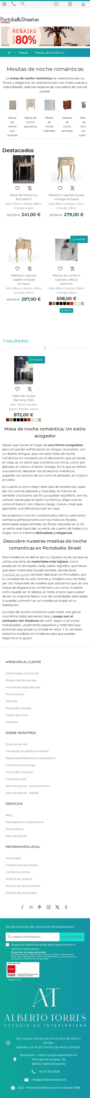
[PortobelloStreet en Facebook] (23, 907)
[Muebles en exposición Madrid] (4, 4)
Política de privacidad (21, 893)
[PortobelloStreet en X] (58, 907)
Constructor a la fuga (20, 765)
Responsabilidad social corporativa (30, 758)
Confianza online (18, 872)
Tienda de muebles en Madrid (27, 751)
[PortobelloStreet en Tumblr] (66, 907)
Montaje (11, 701)
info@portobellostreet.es (48, 1079)
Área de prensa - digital (22, 793)
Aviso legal (13, 858)
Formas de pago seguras (23, 687)
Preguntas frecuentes (21, 680)
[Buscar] (22, 3)
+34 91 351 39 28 (48, 1071)
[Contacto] (13, 3)
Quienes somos (17, 744)
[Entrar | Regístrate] (84, 4)
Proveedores (14, 829)
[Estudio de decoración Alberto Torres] (45, 1027)
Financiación (15, 694)
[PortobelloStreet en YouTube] (32, 907)
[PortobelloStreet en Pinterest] (40, 907)
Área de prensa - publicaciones (28, 786)
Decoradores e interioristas (24, 822)
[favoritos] (57, 4)
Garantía (12, 722)
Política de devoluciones (23, 886)
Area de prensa (16, 836)
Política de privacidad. (36, 958)
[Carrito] (71, 4)
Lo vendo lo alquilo (19, 772)
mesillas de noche (15, 574)
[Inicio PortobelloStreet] (20, 23)
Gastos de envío (17, 715)
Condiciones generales (22, 865)
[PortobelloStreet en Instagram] (49, 907)
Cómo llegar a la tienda (22, 673)
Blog (9, 815)
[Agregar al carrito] (29, 188)
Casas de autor (16, 779)
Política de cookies (19, 879)
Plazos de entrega (18, 708)
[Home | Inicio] (9, 52)
